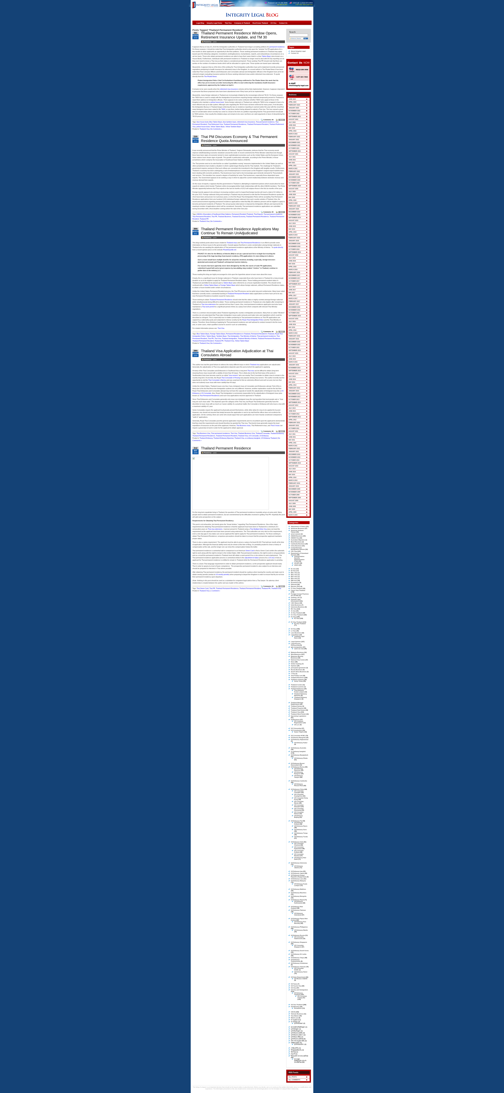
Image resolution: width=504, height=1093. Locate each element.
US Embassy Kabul (300, 742)
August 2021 (293, 154)
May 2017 (291, 292)
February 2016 (294, 336)
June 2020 (292, 194)
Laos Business (296, 633)
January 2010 (293, 486)
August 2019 (293, 220)
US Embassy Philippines (299, 927)
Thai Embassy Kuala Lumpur (299, 691)
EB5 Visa (294, 580)
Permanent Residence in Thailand (238, 334)
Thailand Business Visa (246, 433)
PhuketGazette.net (229, 250)
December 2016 (294, 307)
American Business (297, 528)
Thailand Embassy (277, 433)
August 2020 (293, 188)
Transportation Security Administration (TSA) (299, 559)
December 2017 (294, 275)
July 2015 (292, 356)
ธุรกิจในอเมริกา (299, 1044)
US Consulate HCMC (298, 735)
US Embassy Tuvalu (301, 836)
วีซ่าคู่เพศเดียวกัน (296, 1050)
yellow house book (217, 102)
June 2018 (292, 261)
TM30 (223, 109)
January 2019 (293, 240)
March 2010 (292, 480)
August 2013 (293, 405)
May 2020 (291, 197)
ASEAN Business (297, 536)
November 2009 (294, 492)
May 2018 (291, 263)
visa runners (233, 375)
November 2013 (294, 396)
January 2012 (293, 425)
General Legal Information (295, 600)
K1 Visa (293, 617)
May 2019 (291, 229)
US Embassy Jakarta (298, 866)
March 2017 (292, 298)
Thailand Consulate (263, 433)
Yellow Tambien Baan (233, 127)
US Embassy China (297, 789)
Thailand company (297, 679)
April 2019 (292, 232)
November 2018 (294, 246)
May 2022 (291, 128)
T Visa (293, 673)
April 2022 (292, 131)
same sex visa (299, 648)
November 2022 (294, 110)
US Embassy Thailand (269, 438)
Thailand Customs (297, 687)
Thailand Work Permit (298, 714)
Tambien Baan (221, 336)
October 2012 (293, 414)
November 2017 (294, 278)
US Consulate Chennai (299, 844)
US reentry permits (222, 574)
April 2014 (292, 385)
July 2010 (292, 469)
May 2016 (291, 327)
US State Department (298, 977)
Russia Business (296, 669)
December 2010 (294, 454)
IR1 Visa (293, 609)
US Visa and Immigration (299, 990)
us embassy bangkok (252, 438)
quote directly (278, 247)
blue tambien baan (229, 122)
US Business (295, 719)
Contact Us (295, 53)
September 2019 (294, 217)
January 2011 (293, 451)
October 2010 (293, 460)
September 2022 (294, 116)
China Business (296, 546)
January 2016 (293, 339)
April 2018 (292, 266)
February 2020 (294, 206)
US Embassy (264, 436)
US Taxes (294, 984)
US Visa (293, 988)
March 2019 (292, 235)
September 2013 (294, 402)
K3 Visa (293, 629)
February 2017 (294, 301)
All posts (292, 1077)
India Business (296, 605)
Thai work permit (208, 307)
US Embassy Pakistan (298, 910)
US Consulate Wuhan (299, 812)
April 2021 (292, 165)
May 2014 (291, 382)
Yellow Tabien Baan (218, 127)
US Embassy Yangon (298, 776)
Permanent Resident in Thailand (262, 334)
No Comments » (216, 129)
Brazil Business (296, 542)
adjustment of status (252, 558)
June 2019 (292, 226)
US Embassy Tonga (301, 833)
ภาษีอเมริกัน (295, 1048)
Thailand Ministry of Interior (247, 338)
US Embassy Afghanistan (299, 739)
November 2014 (294, 367)
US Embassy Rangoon (298, 772)
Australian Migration (298, 540)
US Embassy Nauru (300, 826)
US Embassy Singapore (299, 942)
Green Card (250, 551)
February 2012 (294, 422)
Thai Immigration (233, 336)
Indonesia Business (297, 607)
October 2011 (293, 428)
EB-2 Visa (294, 574)
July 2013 (292, 408)
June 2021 (292, 160)
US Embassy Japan (297, 873)
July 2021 (292, 157)
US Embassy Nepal (297, 900)
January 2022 (293, 139)
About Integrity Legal (298, 51)
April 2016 (292, 330)
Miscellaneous (296, 654)
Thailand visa (255, 365)
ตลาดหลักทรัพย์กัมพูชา (298, 1027)
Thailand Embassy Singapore (300, 698)
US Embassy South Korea (300, 950)
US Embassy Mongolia (298, 896)
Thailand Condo (296, 685)
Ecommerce (295, 582)
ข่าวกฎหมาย (295, 1020)
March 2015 (292, 362)
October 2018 (293, 249)
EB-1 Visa (294, 572)
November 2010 (294, 457)
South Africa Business (298, 671)
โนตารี (293, 1054)
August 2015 (293, 353)
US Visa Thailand (297, 1004)
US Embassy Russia (298, 935)
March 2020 (292, 203)
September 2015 (294, 350)
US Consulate (206, 393)
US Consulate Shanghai (299, 805)
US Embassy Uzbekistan (299, 963)
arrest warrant (295, 534)
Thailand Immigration (229, 338)
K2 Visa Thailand (300, 623)
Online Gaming (296, 664)
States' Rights (299, 732)
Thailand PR (204, 219)
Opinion (293, 666)
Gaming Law (295, 597)
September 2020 (294, 186)
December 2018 (294, 243)
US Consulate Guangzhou (299, 795)
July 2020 (292, 191)
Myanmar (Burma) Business (297, 657)
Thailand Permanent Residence (235, 124)
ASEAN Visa (295, 538)
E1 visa (293, 569)
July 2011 (291, 434)
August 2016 (293, 318)
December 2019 (294, 212)
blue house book (203, 122)
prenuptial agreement (298, 668)
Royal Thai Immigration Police (253, 320)
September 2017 (294, 284)
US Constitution (296, 730)
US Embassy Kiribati (298, 823)
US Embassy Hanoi (300, 972)
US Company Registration (298, 722)
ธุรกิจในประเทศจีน (297, 1033)
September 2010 (294, 463)
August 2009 (293, 500)
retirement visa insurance (229, 89)
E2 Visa (293, 571)
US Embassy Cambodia (299, 781)
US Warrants (295, 1006)
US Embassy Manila (301, 930)
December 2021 (294, 142)
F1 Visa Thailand (296, 588)
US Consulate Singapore (299, 946)
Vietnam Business (297, 1014)
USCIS (293, 1012)
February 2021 (294, 171)
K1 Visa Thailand (296, 622)
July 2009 (292, 503)
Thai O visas (275, 425)
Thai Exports (258, 214)
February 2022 (294, 136)
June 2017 (292, 289)
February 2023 (294, 105)
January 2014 (293, 391)
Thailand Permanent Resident (258, 124)
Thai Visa (221, 328)
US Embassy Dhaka (301, 758)
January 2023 (293, 108)
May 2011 (291, 440)
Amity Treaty (298, 681)
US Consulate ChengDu (299, 791)
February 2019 (294, 237)
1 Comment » (215, 591)
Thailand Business (224, 216)
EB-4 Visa (294, 578)
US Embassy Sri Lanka (298, 954)
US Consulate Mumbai (299, 854)
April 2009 (292, 512)
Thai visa (251, 371)
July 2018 (292, 258)
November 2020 (294, 180)
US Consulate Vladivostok (299, 937)
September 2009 (294, 497)
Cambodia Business (298, 544)
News (293, 662)
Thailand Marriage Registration (297, 703)
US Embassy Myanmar (298, 769)
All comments (294, 1080)
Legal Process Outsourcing (296, 644)
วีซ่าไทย (293, 1052)
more (282, 119)
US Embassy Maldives (298, 889)
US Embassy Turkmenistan (295, 960)
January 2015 (293, 365)
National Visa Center (298, 660)
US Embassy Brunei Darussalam (297, 764)
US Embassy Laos (297, 879)
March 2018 (292, 269)
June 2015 (292, 359)
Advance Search (296, 38)
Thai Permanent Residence (250, 243)
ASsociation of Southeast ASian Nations (217, 214)
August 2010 (293, 466)
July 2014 (292, 376)
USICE (296, 565)
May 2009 (291, 509)
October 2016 (293, 313)
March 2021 (292, 168)
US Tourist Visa (296, 986)
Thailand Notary (296, 706)
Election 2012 (295, 586)
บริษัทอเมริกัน (295, 1043)
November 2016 (294, 310)
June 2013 (292, 411)
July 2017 (292, 287)
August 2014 (293, 373)
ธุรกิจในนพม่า (298, 1023)
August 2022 (293, 119)
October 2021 (293, 148)
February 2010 (294, 483)
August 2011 (293, 431)
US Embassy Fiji (296, 821)
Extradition (298, 1008)
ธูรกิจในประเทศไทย (297, 1039)
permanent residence (277, 47)
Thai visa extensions (208, 304)
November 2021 (294, 145)
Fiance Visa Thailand (298, 590)
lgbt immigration (296, 647)
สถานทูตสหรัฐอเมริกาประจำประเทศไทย (300, 1060)
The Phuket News (210, 76)
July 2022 (292, 122)
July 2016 (292, 321)
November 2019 (294, 214)
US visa (271, 558)
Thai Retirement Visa (215, 124)
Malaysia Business (297, 652)
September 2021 (294, 151)
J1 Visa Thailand (296, 613)
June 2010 (292, 471)
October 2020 (293, 183)
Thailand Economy (238, 216)
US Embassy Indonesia (299, 863)
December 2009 (294, 489)
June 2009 (292, 506)
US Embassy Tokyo (297, 957)
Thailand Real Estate (298, 710)
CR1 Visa (294, 551)
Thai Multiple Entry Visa (258, 529)
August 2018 (293, 255)
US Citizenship (296, 728)
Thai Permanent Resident (201, 216)
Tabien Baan (266, 56)
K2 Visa (296, 618)
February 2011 (294, 448)
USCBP (296, 563)
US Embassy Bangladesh (299, 755)
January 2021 (293, 174)
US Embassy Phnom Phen (298, 784)
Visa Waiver (295, 1016)
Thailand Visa (204, 129)
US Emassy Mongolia (298, 737)
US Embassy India (297, 842)
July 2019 (292, 223)
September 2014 (294, 370)
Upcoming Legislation (298, 716)
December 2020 (294, 177)
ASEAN (199, 214)
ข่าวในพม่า (294, 1022)
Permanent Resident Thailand (242, 214)
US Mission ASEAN (300, 978)
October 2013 (293, 399)
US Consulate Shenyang (299, 809)
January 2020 (293, 209)
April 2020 (292, 200)
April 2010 (292, 477)
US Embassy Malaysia (298, 881)
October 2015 (293, 347)
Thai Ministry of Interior (248, 336)
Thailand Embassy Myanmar (223, 438)
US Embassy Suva (300, 829)
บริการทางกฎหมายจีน (297, 1041)
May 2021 (291, 162)
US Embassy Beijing (298, 816)
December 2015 (294, 341)
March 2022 (292, 134)
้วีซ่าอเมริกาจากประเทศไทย (299, 1056)
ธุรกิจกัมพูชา (295, 1029)
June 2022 (292, 125)
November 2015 (294, 344)
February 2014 (294, 388)
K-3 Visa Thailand (297, 615)
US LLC (296, 724)
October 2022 (293, 113)
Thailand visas (232, 243)
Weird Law (294, 1018)
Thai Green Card (203, 588)
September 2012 (294, 417)
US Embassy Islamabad (298, 914)
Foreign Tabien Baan (227, 285)
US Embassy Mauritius (298, 892)
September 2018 (294, 252)
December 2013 (294, 393)
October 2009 (293, 495)
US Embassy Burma (297, 767)
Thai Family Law (296, 675)
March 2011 (292, 445)
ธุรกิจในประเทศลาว (297, 1035)
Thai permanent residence (265, 122)
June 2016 (292, 324)
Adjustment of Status (298, 526)
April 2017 (292, 295)
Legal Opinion (296, 641)
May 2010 (291, 474)
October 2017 (293, 281)
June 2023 (292, 99)
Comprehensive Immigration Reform (298, 548)
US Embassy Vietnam (298, 967)
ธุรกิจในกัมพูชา (295, 1031)
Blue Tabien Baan (215, 122)
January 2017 (293, 304)
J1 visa (293, 611)
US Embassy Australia (298, 748)
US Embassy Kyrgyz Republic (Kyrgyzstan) (298, 876)
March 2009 (292, 515)
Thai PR (214, 216)
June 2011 (292, 437)
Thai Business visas (243, 425)
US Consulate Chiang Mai (302, 996)
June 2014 (292, 379)
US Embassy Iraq (297, 871)
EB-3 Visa (294, 576)
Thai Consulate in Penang (230, 378)
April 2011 (292, 443)
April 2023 (292, 102)
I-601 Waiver (295, 603)
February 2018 (294, 272)
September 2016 (294, 315)
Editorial (294, 584)
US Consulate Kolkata (299, 851)
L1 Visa (293, 631)
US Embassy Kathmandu (298, 902)
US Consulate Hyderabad (299, 847)
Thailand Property (297, 708)
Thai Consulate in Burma (217, 380)
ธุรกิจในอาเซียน (296, 1037)
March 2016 (292, 333)
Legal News (295, 635)
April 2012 (292, 419)
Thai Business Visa (203, 433)
